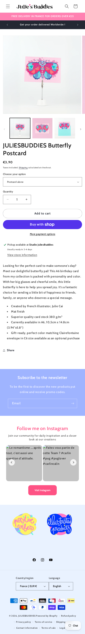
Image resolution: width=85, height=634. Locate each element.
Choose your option (14, 174)
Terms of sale (49, 627)
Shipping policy (64, 622)
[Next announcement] (77, 24)
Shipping (23, 167)
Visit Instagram (42, 490)
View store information (22, 255)
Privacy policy (23, 622)
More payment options (42, 233)
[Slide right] (80, 129)
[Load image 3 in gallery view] (65, 128)
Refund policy (68, 615)
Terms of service (43, 622)
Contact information (27, 627)
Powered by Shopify (47, 615)
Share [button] (10, 350)
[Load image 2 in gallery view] (42, 128)
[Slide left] (4, 129)
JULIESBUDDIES (26, 615)
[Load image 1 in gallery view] (20, 128)
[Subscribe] (72, 403)
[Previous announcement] (7, 24)
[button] (8, 6)
